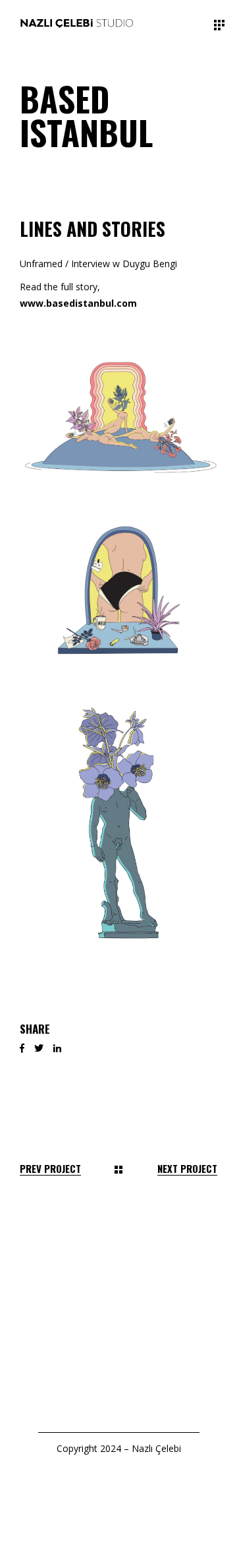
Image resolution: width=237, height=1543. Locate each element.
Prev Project (50, 1169)
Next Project (187, 1169)
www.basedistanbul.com (78, 303)
